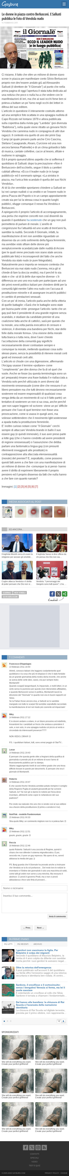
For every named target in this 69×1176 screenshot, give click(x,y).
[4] (25, 486)
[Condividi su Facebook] (52, 594)
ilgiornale (7, 592)
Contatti (34, 1154)
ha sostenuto (34, 220)
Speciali (34, 1158)
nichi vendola (20, 592)
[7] (36, 486)
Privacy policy (52, 1173)
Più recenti (22, 944)
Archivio (37, 944)
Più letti (8, 944)
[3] (22, 486)
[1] (15, 486)
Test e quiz (34, 1165)
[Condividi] (64, 594)
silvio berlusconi (10, 596)
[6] (32, 486)
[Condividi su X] (58, 594)
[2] (18, 486)
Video (34, 1162)
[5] (29, 486)
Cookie (64, 1173)
